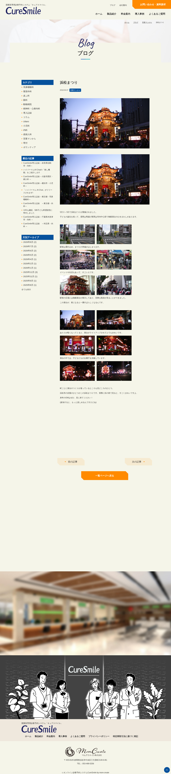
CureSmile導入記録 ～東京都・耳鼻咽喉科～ (38, 198)
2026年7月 (29, 246)
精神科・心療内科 (31, 108)
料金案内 (125, 14)
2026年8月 (29, 242)
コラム (26, 117)
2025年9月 (29, 281)
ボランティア (29, 147)
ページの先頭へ (167, 770)
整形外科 (27, 91)
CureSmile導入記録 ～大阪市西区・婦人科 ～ (38, 177)
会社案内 (123, 5)
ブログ (112, 5)
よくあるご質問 (157, 14)
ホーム (98, 14)
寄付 (25, 143)
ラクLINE (129, 570)
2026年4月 (29, 259)
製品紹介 (111, 14)
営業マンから (147, 22)
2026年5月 (29, 255)
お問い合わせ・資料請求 (153, 4)
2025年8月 (29, 285)
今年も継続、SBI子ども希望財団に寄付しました (37, 211)
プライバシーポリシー (99, 736)
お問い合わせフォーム (106, 645)
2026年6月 (29, 251)
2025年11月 (30, 276)
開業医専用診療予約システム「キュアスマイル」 (26, 5)
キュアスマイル (42, 570)
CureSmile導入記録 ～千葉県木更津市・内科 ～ (38, 218)
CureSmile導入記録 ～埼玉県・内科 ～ (38, 225)
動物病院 (27, 104)
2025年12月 (30, 272)
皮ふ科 (26, 96)
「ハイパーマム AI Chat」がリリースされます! (37, 191)
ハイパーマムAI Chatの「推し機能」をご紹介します (36, 171)
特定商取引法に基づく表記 (125, 736)
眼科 (25, 100)
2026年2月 (29, 263)
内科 (25, 130)
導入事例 (139, 14)
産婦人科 (27, 134)
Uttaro (26, 121)
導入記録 (27, 113)
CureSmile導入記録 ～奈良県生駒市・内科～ (37, 164)
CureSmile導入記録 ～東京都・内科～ (38, 204)
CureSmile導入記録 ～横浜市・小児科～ (38, 184)
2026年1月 (29, 268)
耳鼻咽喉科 (28, 87)
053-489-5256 (63, 645)
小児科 (26, 126)
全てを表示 (26, 289)
